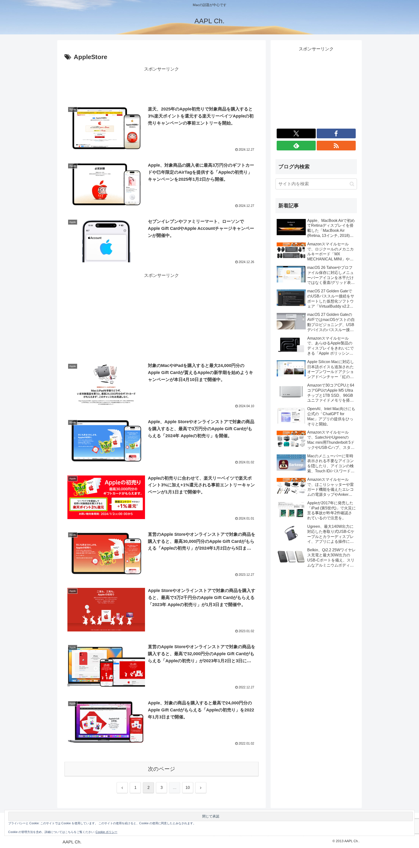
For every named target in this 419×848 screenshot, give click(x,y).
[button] (352, 184)
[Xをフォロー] (296, 133)
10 (187, 788)
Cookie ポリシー (106, 832)
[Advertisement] (161, 84)
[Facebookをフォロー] (336, 133)
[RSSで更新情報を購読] (336, 145)
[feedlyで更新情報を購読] (296, 145)
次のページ (161, 769)
